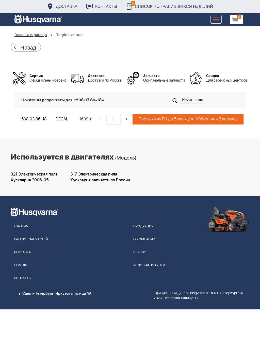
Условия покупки (149, 265)
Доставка (66, 6)
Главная (21, 226)
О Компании (144, 239)
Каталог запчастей (31, 239)
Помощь (21, 265)
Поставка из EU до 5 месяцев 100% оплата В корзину (188, 119)
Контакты (106, 6)
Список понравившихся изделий (172, 5)
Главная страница (30, 35)
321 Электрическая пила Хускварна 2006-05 (34, 177)
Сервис (139, 252)
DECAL (62, 119)
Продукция (143, 226)
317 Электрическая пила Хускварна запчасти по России (100, 177)
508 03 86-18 (34, 119)
